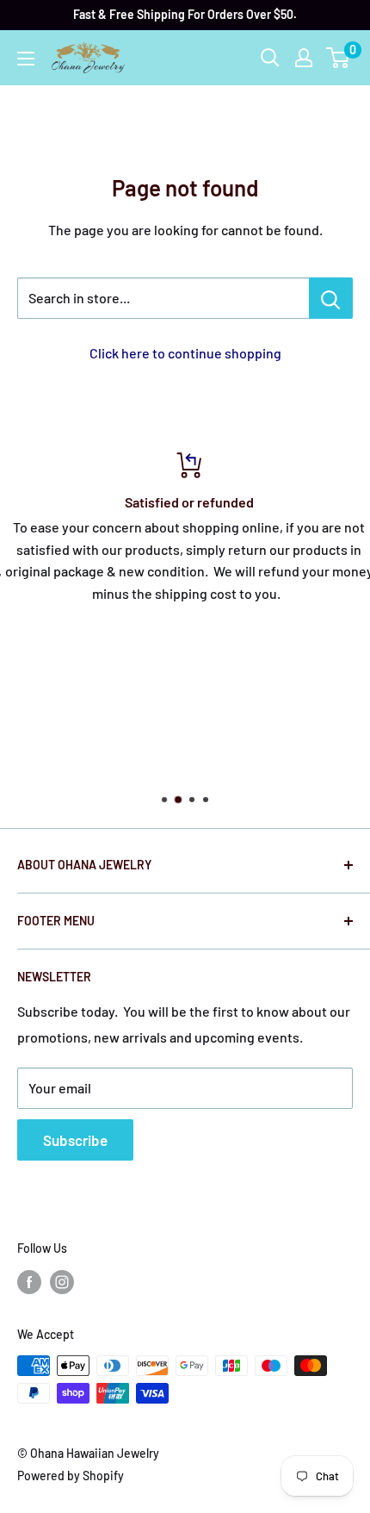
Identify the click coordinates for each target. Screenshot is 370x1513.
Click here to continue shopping (185, 353)
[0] (338, 57)
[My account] (303, 57)
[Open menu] (25, 58)
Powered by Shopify (70, 1475)
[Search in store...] (331, 298)
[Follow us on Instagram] (62, 1281)
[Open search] (270, 57)
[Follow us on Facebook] (29, 1281)
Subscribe (75, 1140)
